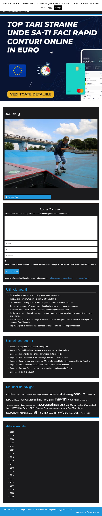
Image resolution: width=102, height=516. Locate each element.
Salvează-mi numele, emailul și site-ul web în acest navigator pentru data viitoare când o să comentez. (51, 264)
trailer (57, 412)
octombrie (29, 405)
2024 (12, 439)
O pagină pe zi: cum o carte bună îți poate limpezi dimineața (35, 295)
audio (14, 394)
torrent (50, 413)
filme (39, 399)
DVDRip (8, 400)
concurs (79, 393)
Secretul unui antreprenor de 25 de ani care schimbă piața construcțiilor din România (54, 361)
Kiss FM (77, 399)
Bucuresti (44, 394)
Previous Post (12, 197)
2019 (12, 457)
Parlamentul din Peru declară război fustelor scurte (40, 353)
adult (9, 394)
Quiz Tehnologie (75, 408)
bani (19, 394)
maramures (85, 400)
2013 (12, 478)
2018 (12, 460)
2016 (12, 467)
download (90, 394)
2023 (12, 442)
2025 (12, 435)
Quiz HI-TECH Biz (14, 408)
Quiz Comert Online (74, 404)
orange (36, 405)
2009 (12, 493)
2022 (12, 446)
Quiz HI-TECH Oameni (33, 408)
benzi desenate (28, 394)
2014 (12, 475)
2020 (12, 453)
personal (46, 404)
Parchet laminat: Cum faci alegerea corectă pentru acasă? (43, 357)
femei (33, 399)
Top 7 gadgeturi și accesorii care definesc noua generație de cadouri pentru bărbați (45, 325)
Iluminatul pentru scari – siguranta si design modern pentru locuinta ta (39, 309)
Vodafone (72, 413)
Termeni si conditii (10, 509)
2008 (12, 496)
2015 (12, 471)
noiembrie (17, 405)
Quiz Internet (50, 408)
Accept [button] (58, 7)
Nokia (22, 405)
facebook (25, 399)
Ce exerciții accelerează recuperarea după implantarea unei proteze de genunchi (44, 306)
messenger (9, 405)
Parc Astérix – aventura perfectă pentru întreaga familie (33, 298)
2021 (12, 449)
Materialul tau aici (43, 509)
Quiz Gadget (90, 404)
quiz (62, 404)
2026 (12, 431)
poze (56, 405)
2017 (12, 464)
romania (24, 412)
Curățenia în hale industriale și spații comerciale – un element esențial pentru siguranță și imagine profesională (51, 314)
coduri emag (65, 394)
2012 (12, 482)
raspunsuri (13, 412)
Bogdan (13, 368)
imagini (61, 399)
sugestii (32, 413)
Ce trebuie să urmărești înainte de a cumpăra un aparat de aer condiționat (41, 302)
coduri (53, 394)
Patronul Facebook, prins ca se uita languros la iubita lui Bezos (44, 350)
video (64, 412)
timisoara (41, 412)
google (51, 399)
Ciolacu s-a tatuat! (26, 371)
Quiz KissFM (61, 408)
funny (45, 399)
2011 (12, 485)
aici (50, 7)
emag (15, 399)
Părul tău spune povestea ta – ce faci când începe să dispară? (45, 364)
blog (38, 394)
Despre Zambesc (27, 509)
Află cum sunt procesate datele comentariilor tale (70, 278)
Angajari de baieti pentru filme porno (33, 346)
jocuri (70, 399)
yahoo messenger (82, 412)
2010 (12, 489)
